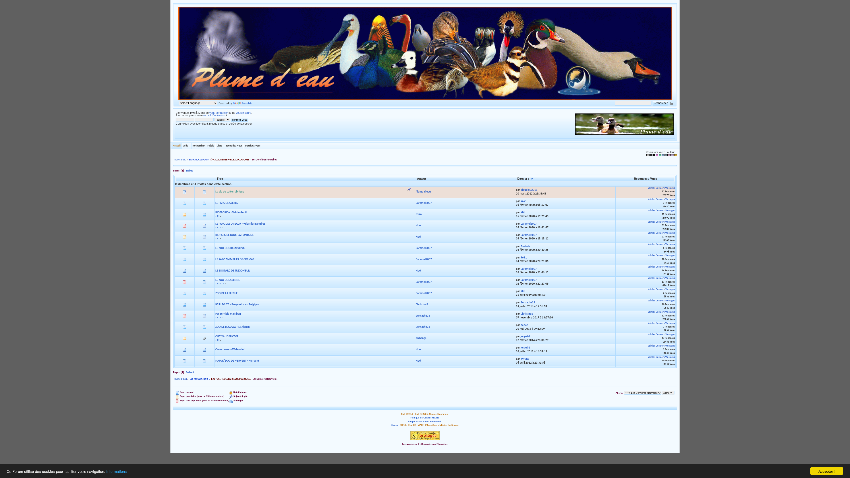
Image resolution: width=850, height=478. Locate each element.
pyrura (525, 359)
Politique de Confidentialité (424, 417)
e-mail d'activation (214, 115)
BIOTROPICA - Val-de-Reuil (231, 212)
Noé (418, 225)
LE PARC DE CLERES (226, 203)
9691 (524, 201)
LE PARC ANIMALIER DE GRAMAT (234, 259)
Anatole (525, 246)
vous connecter (218, 113)
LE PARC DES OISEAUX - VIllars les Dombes (240, 223)
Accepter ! (826, 471)
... (222, 284)
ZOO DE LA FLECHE (226, 293)
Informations (116, 471)
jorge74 (525, 336)
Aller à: (619, 393)
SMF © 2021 (421, 414)
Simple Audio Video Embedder (424, 421)
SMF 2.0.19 (407, 414)
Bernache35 (528, 302)
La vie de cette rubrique (229, 191)
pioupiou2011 (529, 190)
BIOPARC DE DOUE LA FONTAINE (234, 235)
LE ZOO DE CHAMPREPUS (230, 248)
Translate (247, 103)
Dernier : (523, 178)
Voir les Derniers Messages (661, 188)
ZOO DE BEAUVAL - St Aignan (232, 327)
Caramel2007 (424, 203)
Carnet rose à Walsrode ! (230, 349)
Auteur (421, 178)
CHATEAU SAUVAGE (226, 336)
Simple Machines (438, 414)
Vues (653, 178)
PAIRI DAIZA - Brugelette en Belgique (237, 304)
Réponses (640, 178)
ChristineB (422, 304)
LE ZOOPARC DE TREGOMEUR (232, 270)
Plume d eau (423, 191)
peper (524, 325)
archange (421, 338)
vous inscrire (243, 113)
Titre (220, 178)
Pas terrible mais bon (228, 313)
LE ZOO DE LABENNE (227, 280)
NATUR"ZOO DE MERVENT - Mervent (237, 360)
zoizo (419, 214)
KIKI (523, 212)
